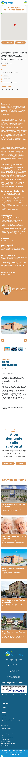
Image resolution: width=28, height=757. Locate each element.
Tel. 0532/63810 (15, 670)
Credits (20, 752)
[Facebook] (10, 754)
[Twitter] (15, 754)
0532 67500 (6, 76)
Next (26, 349)
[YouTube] (18, 754)
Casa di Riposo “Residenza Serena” (13, 569)
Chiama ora (20, 42)
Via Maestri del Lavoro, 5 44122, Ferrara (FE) (14, 665)
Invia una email (7, 42)
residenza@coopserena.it (10, 82)
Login (16, 752)
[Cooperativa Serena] (7, 2)
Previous (2, 349)
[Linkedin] (12, 754)
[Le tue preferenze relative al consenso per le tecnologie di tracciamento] (2, 756)
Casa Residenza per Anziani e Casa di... (13, 505)
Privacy (11, 752)
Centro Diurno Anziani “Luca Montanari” (14, 537)
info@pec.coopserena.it (16, 677)
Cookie (7, 752)
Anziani (4, 65)
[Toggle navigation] (25, 2)
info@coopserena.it (16, 676)
